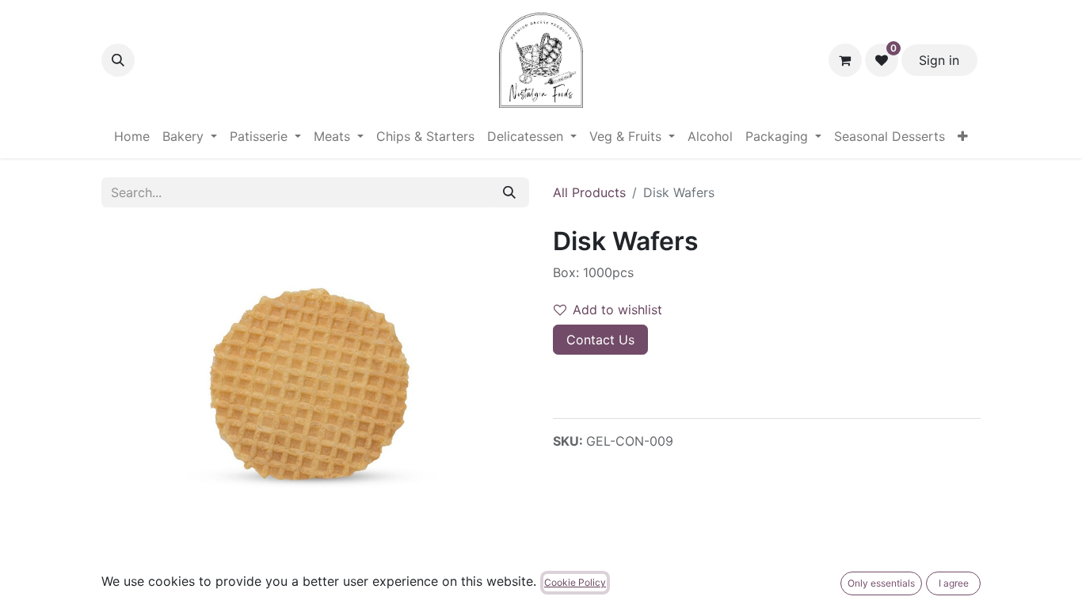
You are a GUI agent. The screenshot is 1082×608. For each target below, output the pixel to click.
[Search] (509, 192)
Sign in (939, 60)
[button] (118, 60)
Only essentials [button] (881, 583)
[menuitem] (132, 136)
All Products (589, 192)
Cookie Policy (575, 582)
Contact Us (600, 340)
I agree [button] (954, 583)
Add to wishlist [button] (617, 309)
